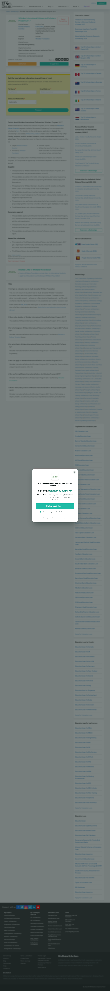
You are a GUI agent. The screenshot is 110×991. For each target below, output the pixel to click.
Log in (65, 518)
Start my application (53, 506)
